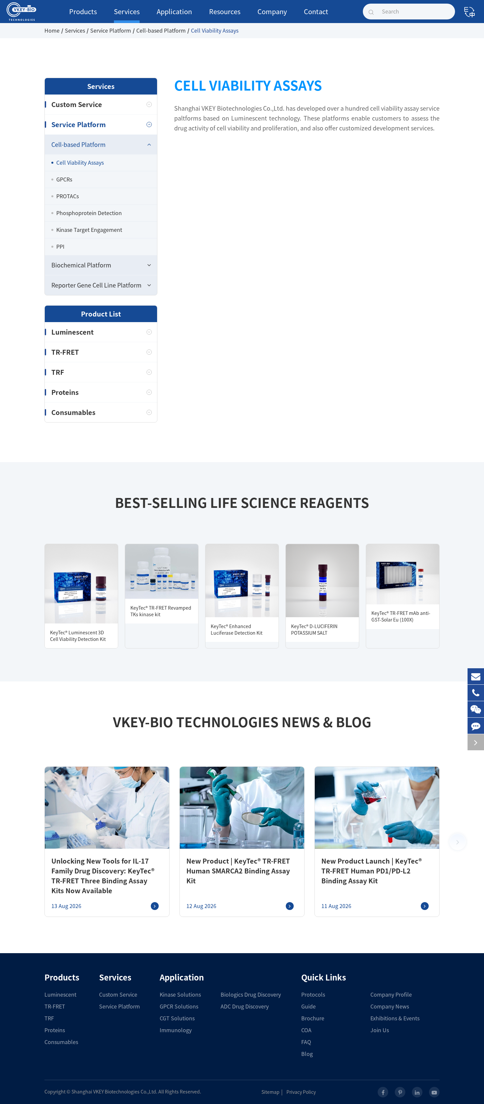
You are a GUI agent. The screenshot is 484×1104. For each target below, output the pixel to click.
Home (52, 30)
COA (306, 1030)
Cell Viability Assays (214, 30)
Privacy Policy (301, 1092)
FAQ (306, 1042)
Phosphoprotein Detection (89, 213)
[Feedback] (476, 726)
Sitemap (270, 1092)
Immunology (176, 1030)
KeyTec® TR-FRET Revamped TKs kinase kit (160, 611)
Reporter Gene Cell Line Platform (96, 285)
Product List (101, 314)
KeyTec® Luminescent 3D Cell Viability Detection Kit (78, 636)
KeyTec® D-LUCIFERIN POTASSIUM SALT (314, 629)
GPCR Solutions (179, 1006)
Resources (224, 11)
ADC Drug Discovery (245, 1006)
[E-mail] (476, 676)
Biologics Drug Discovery (251, 994)
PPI (60, 246)
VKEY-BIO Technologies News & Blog (242, 722)
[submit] (371, 11)
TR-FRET (65, 352)
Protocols (313, 994)
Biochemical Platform (81, 265)
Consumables (73, 412)
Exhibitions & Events (394, 1018)
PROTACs (67, 196)
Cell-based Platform (161, 30)
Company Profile (391, 994)
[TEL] (476, 693)
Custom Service (76, 104)
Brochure (312, 1018)
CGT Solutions (177, 1018)
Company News (389, 1006)
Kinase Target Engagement (89, 230)
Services (127, 11)
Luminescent (72, 332)
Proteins (65, 392)
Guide (308, 1006)
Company (272, 11)
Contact (316, 11)
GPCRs (64, 179)
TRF (57, 372)
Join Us (379, 1030)
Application (174, 11)
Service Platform (110, 30)
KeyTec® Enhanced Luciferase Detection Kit (236, 629)
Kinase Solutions (180, 994)
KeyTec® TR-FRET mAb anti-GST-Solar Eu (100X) (400, 616)
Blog (307, 1054)
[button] (457, 842)
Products (83, 11)
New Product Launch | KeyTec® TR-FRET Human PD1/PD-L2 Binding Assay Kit (371, 871)
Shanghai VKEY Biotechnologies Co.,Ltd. (114, 1092)
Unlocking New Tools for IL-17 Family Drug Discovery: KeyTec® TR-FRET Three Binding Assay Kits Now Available (102, 876)
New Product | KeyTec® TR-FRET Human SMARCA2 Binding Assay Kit (238, 871)
